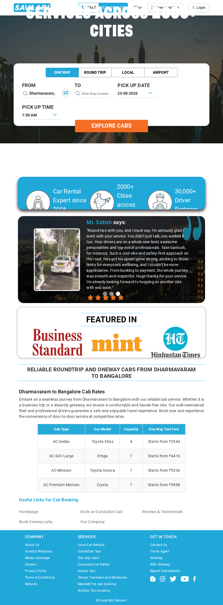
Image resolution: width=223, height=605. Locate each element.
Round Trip (95, 72)
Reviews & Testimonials (162, 512)
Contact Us (158, 545)
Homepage (28, 512)
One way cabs (88, 558)
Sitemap (156, 558)
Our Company (92, 522)
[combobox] (41, 114)
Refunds (31, 584)
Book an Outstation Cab (101, 512)
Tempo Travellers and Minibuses (102, 577)
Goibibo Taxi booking (94, 590)
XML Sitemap (160, 564)
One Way (62, 72)
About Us (32, 545)
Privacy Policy (36, 571)
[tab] (105, 294)
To (78, 85)
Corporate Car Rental (94, 564)
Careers (31, 564)
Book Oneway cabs (35, 522)
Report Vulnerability (165, 571)
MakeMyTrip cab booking (97, 584)
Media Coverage (37, 558)
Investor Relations (38, 551)
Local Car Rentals (91, 545)
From (29, 85)
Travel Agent (159, 551)
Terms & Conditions (40, 577)
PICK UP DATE (133, 85)
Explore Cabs (111, 126)
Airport (161, 72)
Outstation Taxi (89, 551)
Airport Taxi (86, 571)
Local (128, 72)
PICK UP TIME (38, 107)
